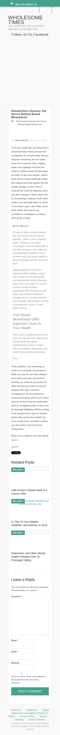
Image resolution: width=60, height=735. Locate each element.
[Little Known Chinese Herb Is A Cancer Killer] (30, 470)
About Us (20, 4)
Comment (16, 596)
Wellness (18, 470)
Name (14, 640)
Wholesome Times (25, 20)
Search (47, 10)
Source (14, 439)
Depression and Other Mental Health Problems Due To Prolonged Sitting (28, 557)
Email (14, 651)
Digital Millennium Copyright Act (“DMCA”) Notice (28, 713)
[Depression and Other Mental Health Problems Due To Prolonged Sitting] (30, 533)
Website (15, 663)
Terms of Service (36, 719)
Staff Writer (21, 140)
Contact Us (31, 4)
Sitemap (19, 719)
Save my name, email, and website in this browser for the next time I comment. (28, 679)
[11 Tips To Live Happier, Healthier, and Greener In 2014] (30, 504)
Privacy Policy (27, 716)
